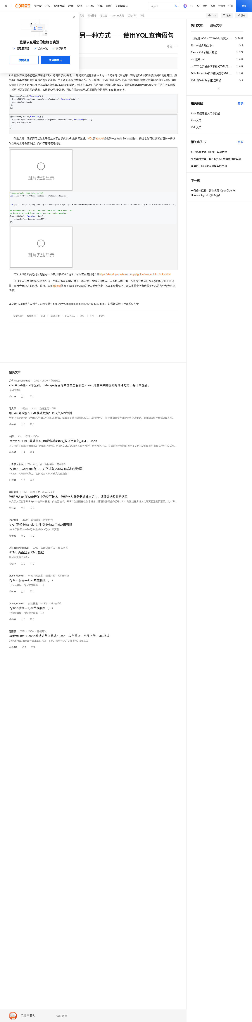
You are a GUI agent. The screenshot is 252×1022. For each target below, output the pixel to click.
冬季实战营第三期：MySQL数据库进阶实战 (216, 159)
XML (43, 315)
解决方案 (59, 6)
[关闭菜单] (6, 6)
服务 (108, 6)
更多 (240, 103)
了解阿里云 (121, 6)
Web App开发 (34, 464)
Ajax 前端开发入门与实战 (205, 113)
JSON (102, 315)
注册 (230, 5)
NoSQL (44, 603)
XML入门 (196, 127)
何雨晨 (12, 631)
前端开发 (55, 315)
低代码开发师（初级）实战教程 (209, 152)
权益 (70, 6)
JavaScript (70, 315)
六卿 (11, 436)
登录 (244, 5)
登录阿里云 (55, 60)
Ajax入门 (196, 120)
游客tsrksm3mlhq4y (19, 380)
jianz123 (13, 520)
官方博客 (92, 15)
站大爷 (12, 408)
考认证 (103, 15)
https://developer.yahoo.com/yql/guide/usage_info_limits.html (134, 274)
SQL (82, 315)
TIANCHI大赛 (117, 15)
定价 (79, 6)
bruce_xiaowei (16, 575)
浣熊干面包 (28, 1016)
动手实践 (79, 15)
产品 (48, 6)
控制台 (221, 5)
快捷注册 (24, 60)
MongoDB (56, 603)
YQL (90, 138)
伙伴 (100, 6)
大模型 (38, 6)
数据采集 (44, 408)
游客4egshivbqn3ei (19, 547)
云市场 (90, 6)
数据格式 (31, 315)
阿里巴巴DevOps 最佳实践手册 (209, 166)
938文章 (61, 1016)
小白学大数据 (16, 464)
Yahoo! (100, 138)
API (92, 315)
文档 (205, 5)
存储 (27, 436)
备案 (213, 5)
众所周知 (13, 492)
